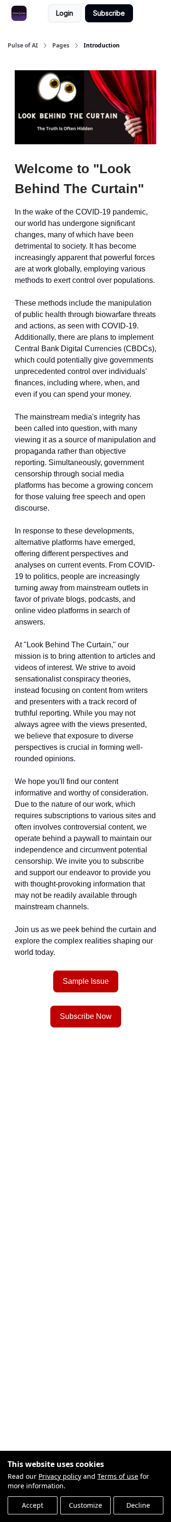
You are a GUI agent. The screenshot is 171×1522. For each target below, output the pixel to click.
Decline (138, 1505)
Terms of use (117, 1476)
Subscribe (109, 13)
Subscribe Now (86, 1016)
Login (64, 13)
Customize (85, 1505)
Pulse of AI (23, 45)
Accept (32, 1505)
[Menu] (142, 12)
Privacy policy (59, 1476)
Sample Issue (86, 981)
